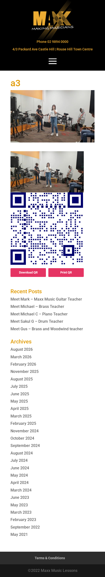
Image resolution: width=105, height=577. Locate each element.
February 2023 (23, 519)
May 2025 (19, 401)
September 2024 (25, 445)
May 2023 (19, 505)
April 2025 (19, 408)
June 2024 (19, 468)
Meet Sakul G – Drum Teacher (36, 321)
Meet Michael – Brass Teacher (37, 306)
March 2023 (21, 512)
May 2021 (19, 534)
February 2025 (23, 423)
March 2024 (21, 490)
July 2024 (19, 460)
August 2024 (21, 453)
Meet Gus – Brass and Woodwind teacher (46, 329)
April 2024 (19, 482)
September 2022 (25, 527)
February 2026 (23, 364)
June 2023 (19, 497)
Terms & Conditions (50, 558)
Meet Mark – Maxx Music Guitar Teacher (46, 299)
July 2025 (19, 386)
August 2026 (21, 349)
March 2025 (21, 416)
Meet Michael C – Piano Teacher (39, 314)
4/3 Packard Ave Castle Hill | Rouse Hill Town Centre (52, 49)
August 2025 (21, 379)
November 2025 (24, 371)
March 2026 (21, 357)
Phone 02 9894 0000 (52, 42)
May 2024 (19, 475)
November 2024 (24, 431)
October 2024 (22, 438)
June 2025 (19, 394)
